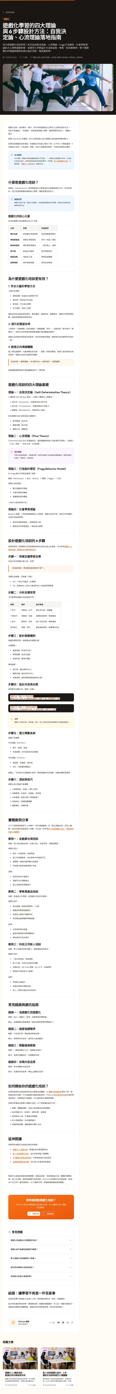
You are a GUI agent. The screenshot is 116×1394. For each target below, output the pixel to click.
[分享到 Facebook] (58, 1322)
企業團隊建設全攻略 (21, 1161)
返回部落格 (9, 12)
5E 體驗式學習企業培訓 (22, 1157)
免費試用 (35, 1214)
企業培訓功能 (61, 1094)
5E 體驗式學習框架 (54, 1091)
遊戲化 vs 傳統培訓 (28, 164)
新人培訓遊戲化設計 (61, 161)
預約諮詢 (50, 1214)
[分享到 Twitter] (67, 1322)
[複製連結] (72, 1322)
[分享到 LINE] (63, 1322)
